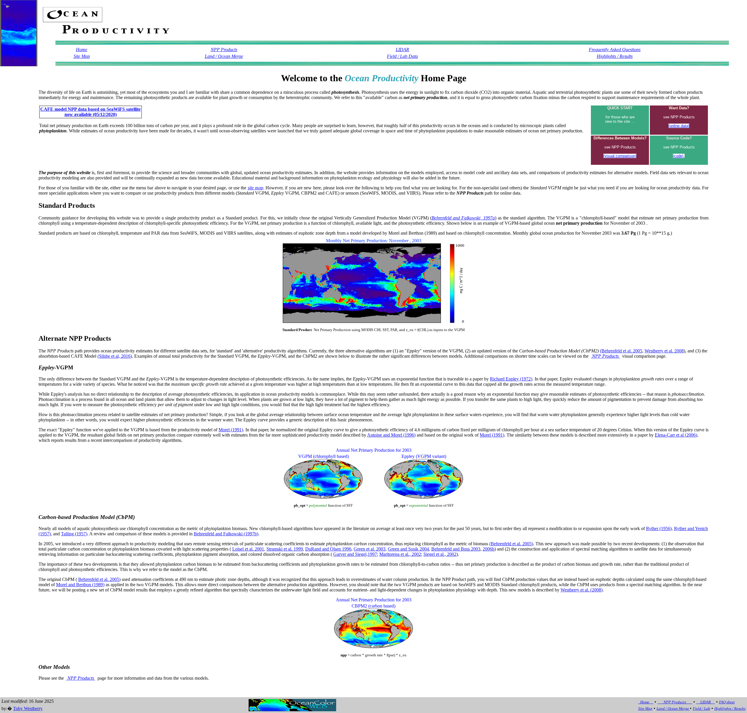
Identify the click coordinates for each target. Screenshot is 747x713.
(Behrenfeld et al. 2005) (511, 543)
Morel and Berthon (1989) (80, 584)
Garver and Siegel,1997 (355, 554)
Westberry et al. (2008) (582, 589)
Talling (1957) (74, 533)
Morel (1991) (231, 429)
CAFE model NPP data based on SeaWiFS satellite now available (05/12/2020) (90, 112)
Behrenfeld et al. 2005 (98, 579)
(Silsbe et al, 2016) (114, 356)
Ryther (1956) (659, 528)
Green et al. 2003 (369, 548)
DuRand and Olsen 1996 (328, 548)
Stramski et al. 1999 (284, 548)
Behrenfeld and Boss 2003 (455, 548)
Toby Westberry (28, 708)
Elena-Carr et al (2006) (676, 434)
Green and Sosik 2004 (408, 548)
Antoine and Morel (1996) (391, 434)
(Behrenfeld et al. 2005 (621, 350)
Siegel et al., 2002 (439, 554)
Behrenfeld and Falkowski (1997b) (226, 533)
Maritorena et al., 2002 (400, 554)
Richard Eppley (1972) (511, 378)
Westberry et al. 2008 (664, 350)
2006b (488, 548)
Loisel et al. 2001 (248, 548)
